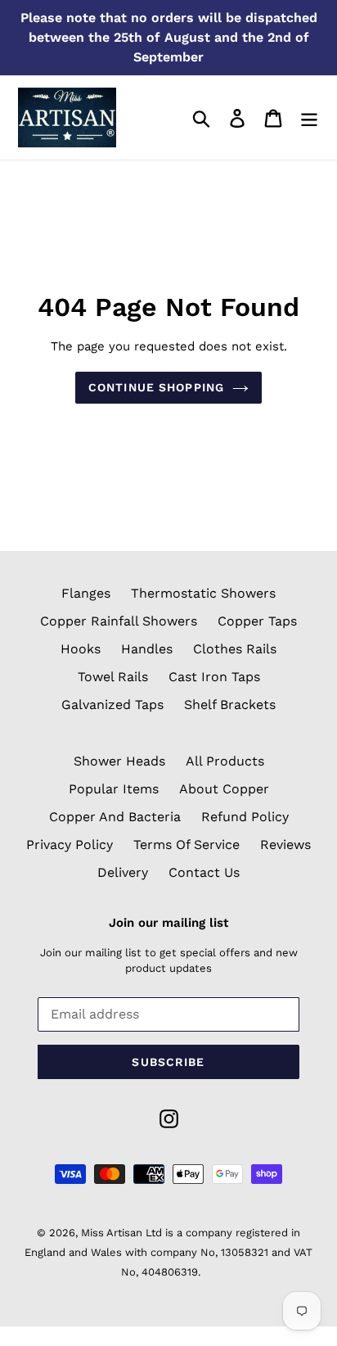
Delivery (122, 872)
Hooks (81, 649)
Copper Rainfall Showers (118, 621)
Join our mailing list (168, 922)
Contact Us (204, 872)
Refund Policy (245, 816)
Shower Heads (119, 761)
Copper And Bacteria (115, 816)
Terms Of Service (186, 844)
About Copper (224, 789)
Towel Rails (113, 676)
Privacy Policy (69, 844)
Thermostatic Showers (203, 593)
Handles (147, 649)
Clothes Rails (234, 649)
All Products (225, 761)
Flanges (85, 593)
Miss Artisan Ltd (121, 1232)
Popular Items (114, 789)
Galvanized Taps (112, 704)
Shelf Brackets (230, 704)
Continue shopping (156, 387)
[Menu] (309, 117)
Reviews (285, 844)
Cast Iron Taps (214, 676)
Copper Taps (257, 621)
